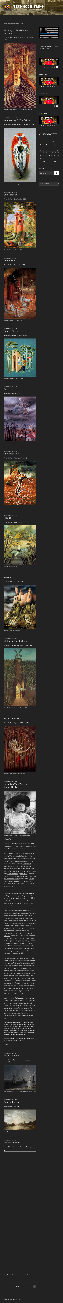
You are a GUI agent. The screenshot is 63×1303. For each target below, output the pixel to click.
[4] (13, 962)
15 (52, 153)
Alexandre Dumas (12, 933)
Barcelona (23, 874)
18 (40, 155)
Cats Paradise (10, 194)
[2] (32, 898)
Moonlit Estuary (11, 1055)
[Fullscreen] (57, 67)
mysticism (15, 938)
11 (40, 153)
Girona (11, 853)
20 (46, 155)
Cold (6, 389)
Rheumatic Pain (11, 453)
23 (55, 155)
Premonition (10, 260)
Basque (8, 943)
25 (40, 158)
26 (43, 158)
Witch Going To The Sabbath (18, 120)
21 (49, 155)
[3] (11, 905)
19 (43, 155)
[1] (14, 863)
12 (43, 153)
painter (13, 849)
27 (46, 158)
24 (58, 155)
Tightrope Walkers (13, 718)
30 (55, 158)
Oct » (55, 161)
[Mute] (54, 67)
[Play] (41, 67)
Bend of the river (12, 1102)
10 (58, 150)
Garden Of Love (11, 331)
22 (52, 155)
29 (52, 158)
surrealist (7, 849)
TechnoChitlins (28, 6)
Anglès (24, 896)
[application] (49, 63)
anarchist (22, 849)
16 (55, 153)
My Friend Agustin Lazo (15, 641)
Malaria (7, 518)
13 (46, 153)
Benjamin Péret (12, 874)
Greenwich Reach (12, 1142)
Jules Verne (22, 933)
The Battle (9, 577)
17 (58, 153)
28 (49, 158)
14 (49, 153)
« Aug (43, 161)
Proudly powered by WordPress (11, 1299)
